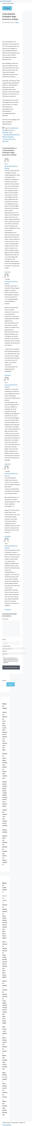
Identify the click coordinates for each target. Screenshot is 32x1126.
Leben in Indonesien (8, 3)
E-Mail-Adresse (6, 646)
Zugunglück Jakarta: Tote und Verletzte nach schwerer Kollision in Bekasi (4, 821)
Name (4, 639)
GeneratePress (6, 1125)
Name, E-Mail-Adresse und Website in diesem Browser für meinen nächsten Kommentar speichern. (10, 660)
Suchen (4, 680)
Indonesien (5, 132)
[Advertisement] (11, 32)
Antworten (8, 272)
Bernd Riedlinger (4, 1075)
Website (4, 651)
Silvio (3, 941)
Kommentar (5, 619)
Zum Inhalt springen (5, 1)
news (10, 132)
